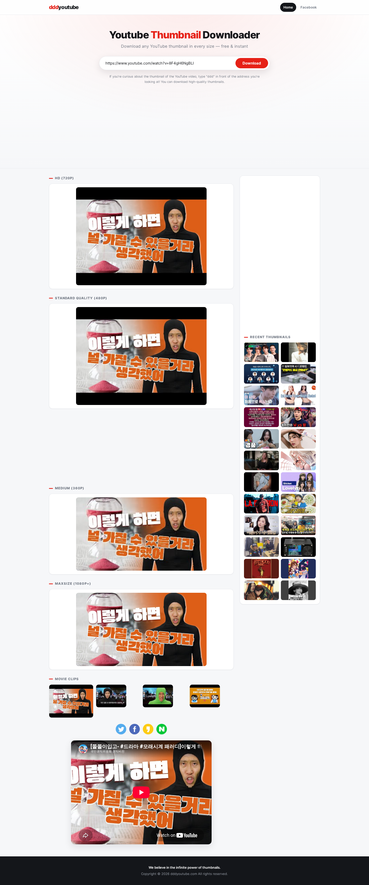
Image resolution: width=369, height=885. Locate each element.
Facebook (308, 7)
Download (251, 63)
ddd (64, 7)
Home (288, 7)
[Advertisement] (184, 124)
